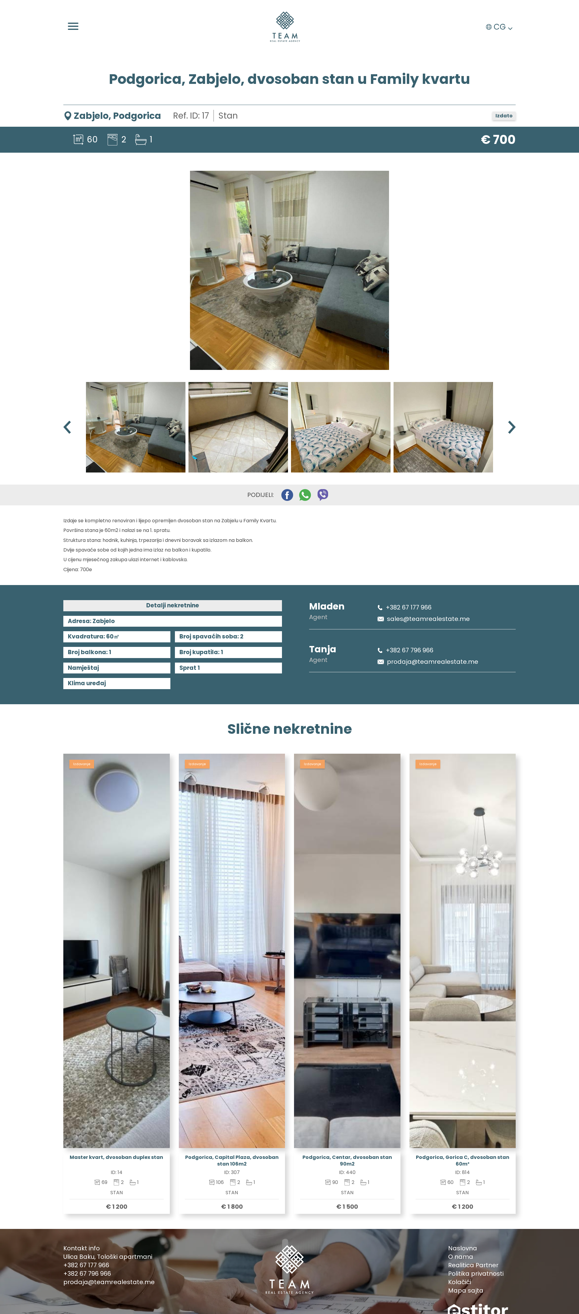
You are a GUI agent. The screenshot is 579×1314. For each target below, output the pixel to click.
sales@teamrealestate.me (428, 619)
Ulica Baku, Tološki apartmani (107, 1256)
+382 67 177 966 (409, 607)
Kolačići (459, 1282)
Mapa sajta (465, 1290)
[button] (512, 427)
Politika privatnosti (476, 1273)
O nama (460, 1256)
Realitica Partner (473, 1265)
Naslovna (462, 1248)
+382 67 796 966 (409, 650)
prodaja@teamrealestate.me (432, 661)
